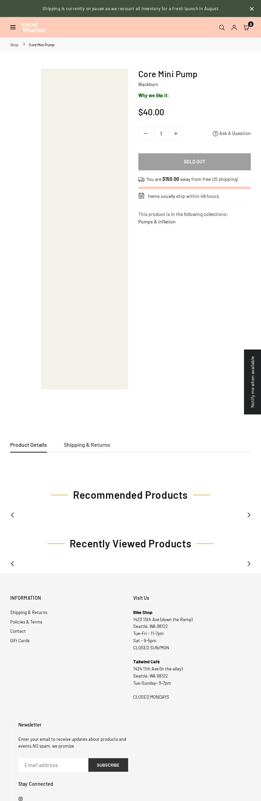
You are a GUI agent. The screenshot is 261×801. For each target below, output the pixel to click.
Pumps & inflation (157, 221)
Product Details (28, 444)
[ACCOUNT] (234, 27)
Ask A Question (234, 133)
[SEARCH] (222, 27)
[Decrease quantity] (146, 133)
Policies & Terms (26, 622)
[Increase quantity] (176, 133)
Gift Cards (20, 640)
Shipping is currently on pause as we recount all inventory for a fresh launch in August (130, 8)
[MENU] (14, 27)
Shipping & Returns (87, 444)
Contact (18, 631)
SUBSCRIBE (108, 765)
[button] (246, 27)
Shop (14, 44)
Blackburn (148, 84)
